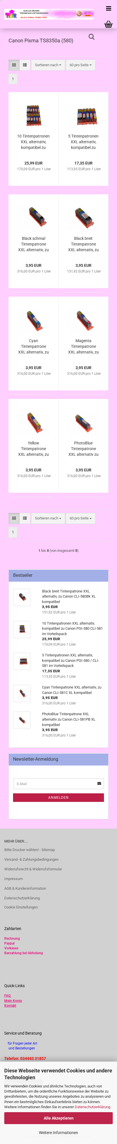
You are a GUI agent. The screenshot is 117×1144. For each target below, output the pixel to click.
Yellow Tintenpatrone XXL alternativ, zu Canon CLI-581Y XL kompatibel (33, 449)
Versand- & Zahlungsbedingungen (31, 859)
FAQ (7, 996)
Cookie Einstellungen (21, 907)
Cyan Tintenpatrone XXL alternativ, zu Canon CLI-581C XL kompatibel (33, 346)
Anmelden (58, 798)
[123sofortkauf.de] (47, 14)
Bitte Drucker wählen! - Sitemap (29, 850)
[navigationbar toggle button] (108, 8)
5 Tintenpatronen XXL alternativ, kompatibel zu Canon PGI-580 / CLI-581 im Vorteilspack (83, 142)
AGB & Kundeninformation (25, 888)
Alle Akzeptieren (59, 1118)
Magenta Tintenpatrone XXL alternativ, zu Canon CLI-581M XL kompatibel (83, 346)
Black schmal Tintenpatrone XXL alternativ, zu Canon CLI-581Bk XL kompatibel (33, 244)
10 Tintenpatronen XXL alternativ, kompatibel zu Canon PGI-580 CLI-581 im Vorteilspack (33, 142)
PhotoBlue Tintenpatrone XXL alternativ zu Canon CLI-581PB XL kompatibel (83, 449)
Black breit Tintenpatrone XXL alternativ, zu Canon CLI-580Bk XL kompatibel (83, 244)
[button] (14, 65)
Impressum (13, 879)
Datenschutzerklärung (92, 1107)
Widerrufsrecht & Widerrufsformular (33, 869)
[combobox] (48, 65)
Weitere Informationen (58, 1132)
